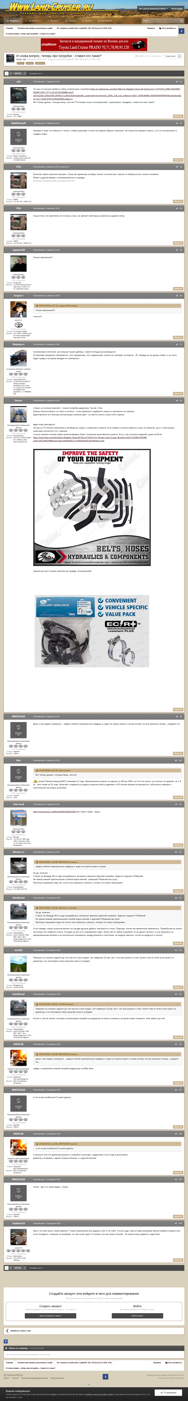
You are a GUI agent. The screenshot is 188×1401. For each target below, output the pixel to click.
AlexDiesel (18, 897)
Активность (34, 21)
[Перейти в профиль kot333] (18, 964)
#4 (181, 208)
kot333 (18, 950)
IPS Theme (8, 1375)
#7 (181, 344)
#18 (180, 1134)
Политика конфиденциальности (34, 1378)
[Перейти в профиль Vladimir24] (18, 1237)
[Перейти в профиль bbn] (18, 774)
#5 (181, 250)
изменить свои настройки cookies (99, 1394)
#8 (181, 401)
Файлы (88, 21)
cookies (53, 1394)
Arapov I (19, 295)
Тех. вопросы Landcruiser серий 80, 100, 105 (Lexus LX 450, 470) (71, 59)
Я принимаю (169, 1392)
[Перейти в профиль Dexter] (18, 414)
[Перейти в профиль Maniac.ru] (18, 866)
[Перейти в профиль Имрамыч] (18, 358)
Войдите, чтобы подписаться (149, 56)
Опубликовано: (46, 82)
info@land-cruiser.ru (176, 1375)
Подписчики (170, 56)
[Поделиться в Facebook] (6, 1341)
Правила (151, 28)
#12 (180, 852)
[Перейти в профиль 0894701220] (18, 730)
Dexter (18, 400)
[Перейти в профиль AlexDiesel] (18, 911)
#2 (181, 123)
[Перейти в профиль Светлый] (18, 818)
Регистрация (177, 9)
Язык (6, 1378)
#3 (181, 167)
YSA (18, 166)
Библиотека (106, 21)
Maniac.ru (18, 852)
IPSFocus (19, 1375)
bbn (18, 760)
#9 (181, 717)
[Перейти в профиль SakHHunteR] (18, 137)
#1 (181, 82)
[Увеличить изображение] (92, 507)
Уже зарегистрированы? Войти (153, 9)
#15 (180, 994)
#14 (180, 950)
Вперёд (18, 73)
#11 (180, 804)
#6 (181, 296)
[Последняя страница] (25, 73)
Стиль (15, 1378)
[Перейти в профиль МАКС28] (18, 1058)
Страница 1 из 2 (35, 73)
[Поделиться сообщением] (177, 82)
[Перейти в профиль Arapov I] (18, 309)
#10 (180, 760)
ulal (24, 59)
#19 (180, 1180)
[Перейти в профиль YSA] (18, 180)
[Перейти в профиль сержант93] (18, 264)
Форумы (13, 21)
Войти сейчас (137, 1316)
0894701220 (18, 716)
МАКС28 (18, 1044)
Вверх (177, 116)
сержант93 (18, 250)
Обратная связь (57, 1378)
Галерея (72, 21)
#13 (180, 898)
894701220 (64, 862)
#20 (180, 1223)
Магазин (54, 21)
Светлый (18, 804)
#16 (180, 1044)
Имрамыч (18, 344)
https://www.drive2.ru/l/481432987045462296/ (54, 812)
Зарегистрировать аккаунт (51, 1316)
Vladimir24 (18, 1223)
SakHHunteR (18, 123)
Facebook (181, 31)
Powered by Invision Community (171, 1378)
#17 (180, 1090)
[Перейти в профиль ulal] (10, 58)
